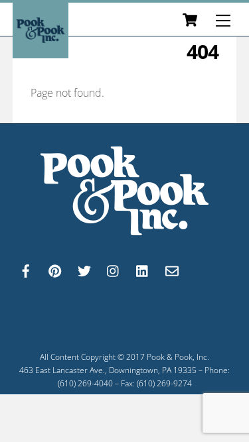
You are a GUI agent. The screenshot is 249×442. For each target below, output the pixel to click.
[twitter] (84, 269)
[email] (172, 269)
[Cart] (190, 20)
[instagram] (113, 269)
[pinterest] (55, 269)
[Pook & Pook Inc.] (40, 52)
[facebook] (26, 269)
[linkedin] (142, 269)
